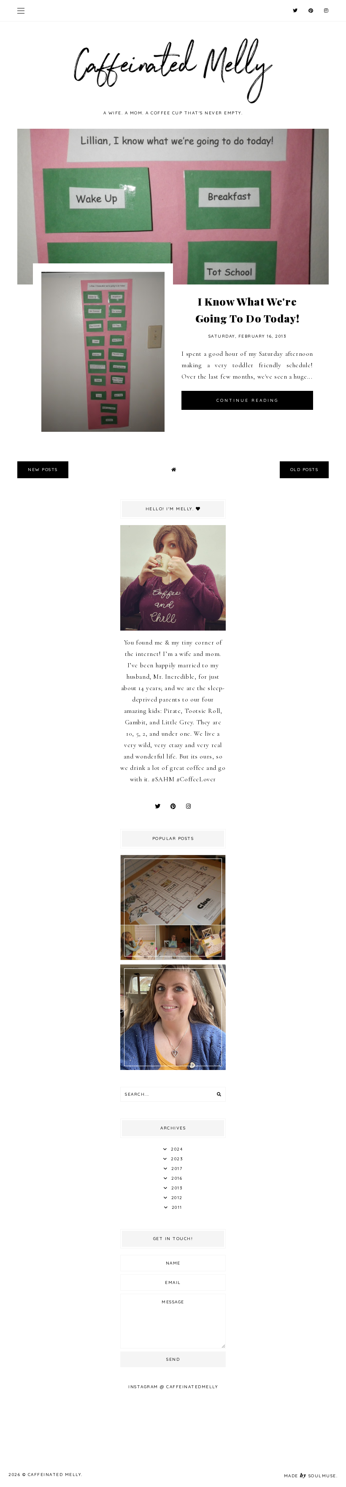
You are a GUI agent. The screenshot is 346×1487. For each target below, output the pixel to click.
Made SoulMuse (310, 1476)
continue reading (247, 400)
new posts (43, 469)
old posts (304, 469)
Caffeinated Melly (54, 1474)
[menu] (20, 10)
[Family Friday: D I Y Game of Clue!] (173, 958)
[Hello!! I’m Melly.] (173, 1068)
